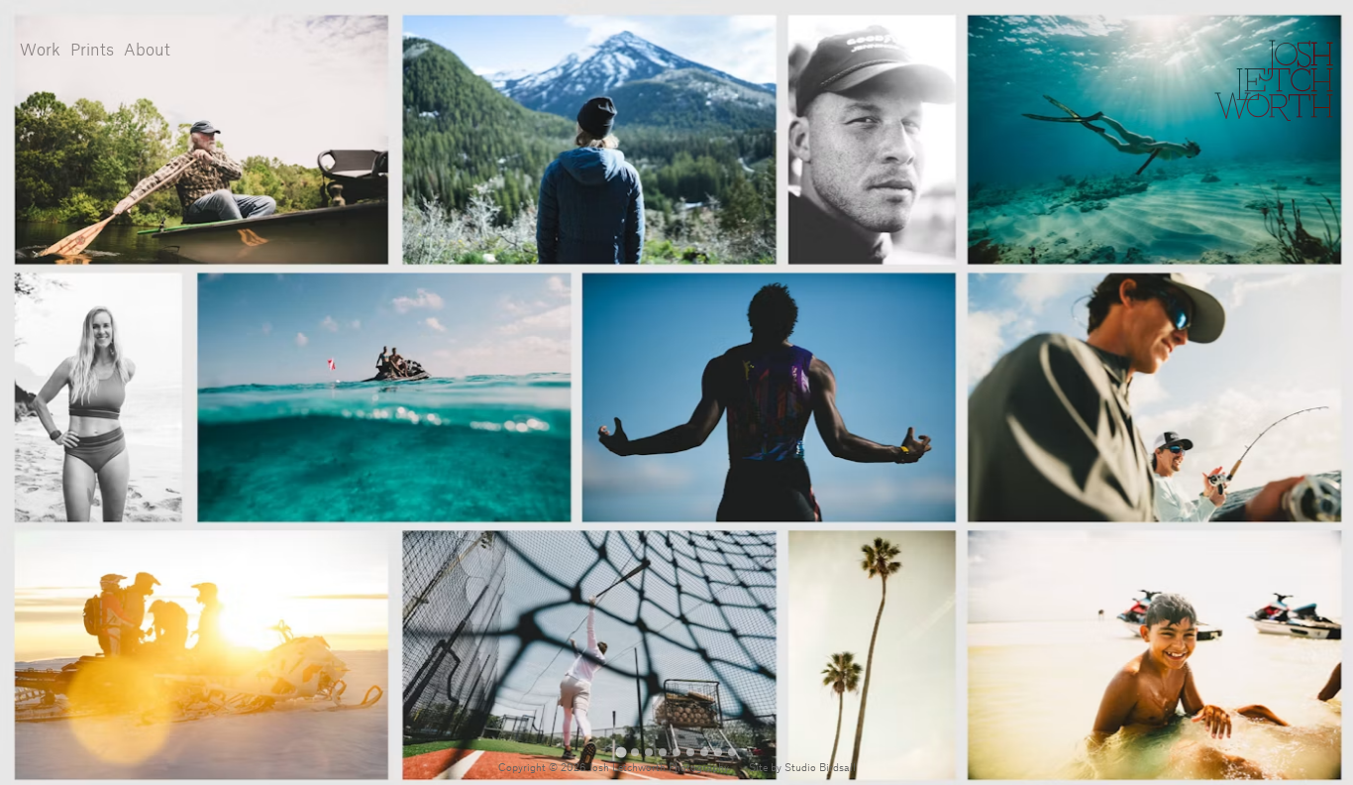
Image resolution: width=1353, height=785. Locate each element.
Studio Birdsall (820, 768)
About (147, 50)
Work (40, 50)
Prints (92, 50)
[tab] (620, 751)
